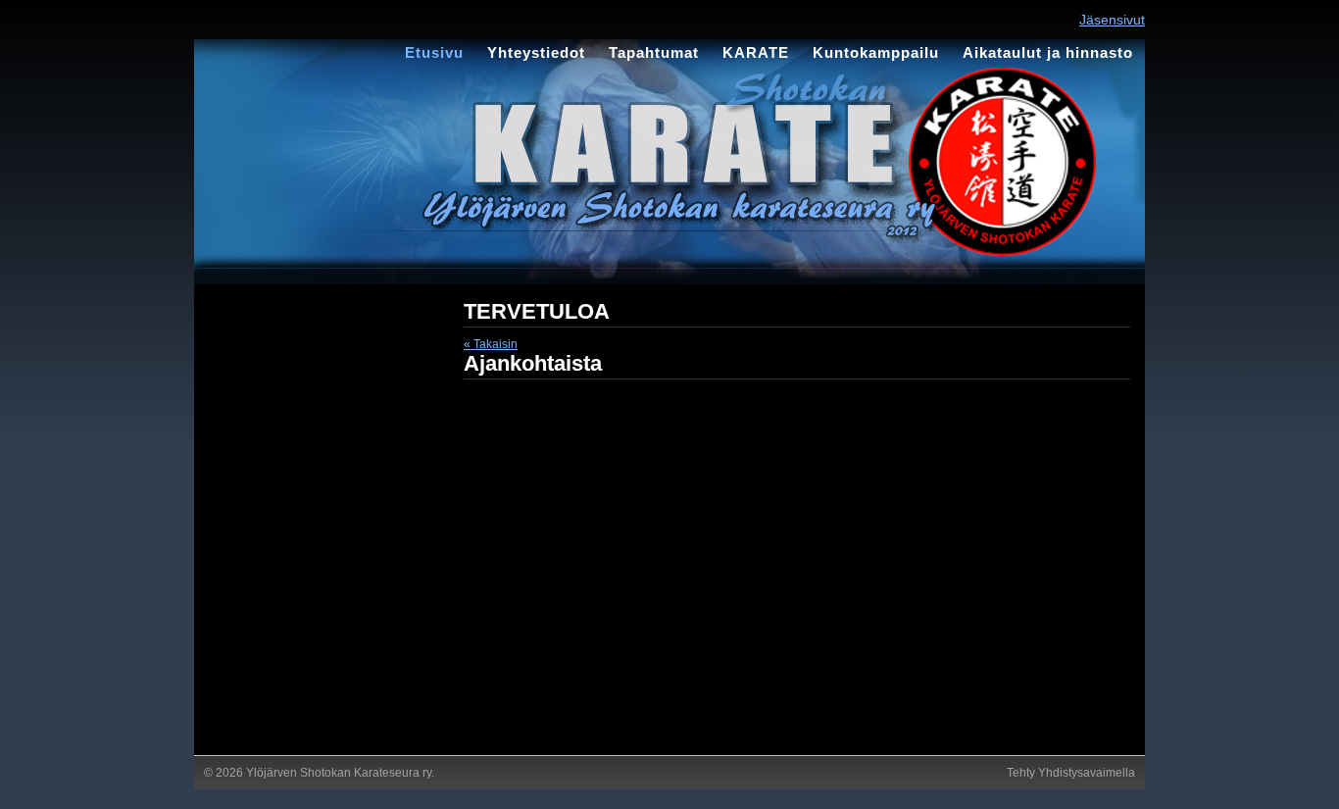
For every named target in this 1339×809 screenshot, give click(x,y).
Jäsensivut (1112, 19)
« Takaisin (491, 344)
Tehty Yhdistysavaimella (1071, 773)
